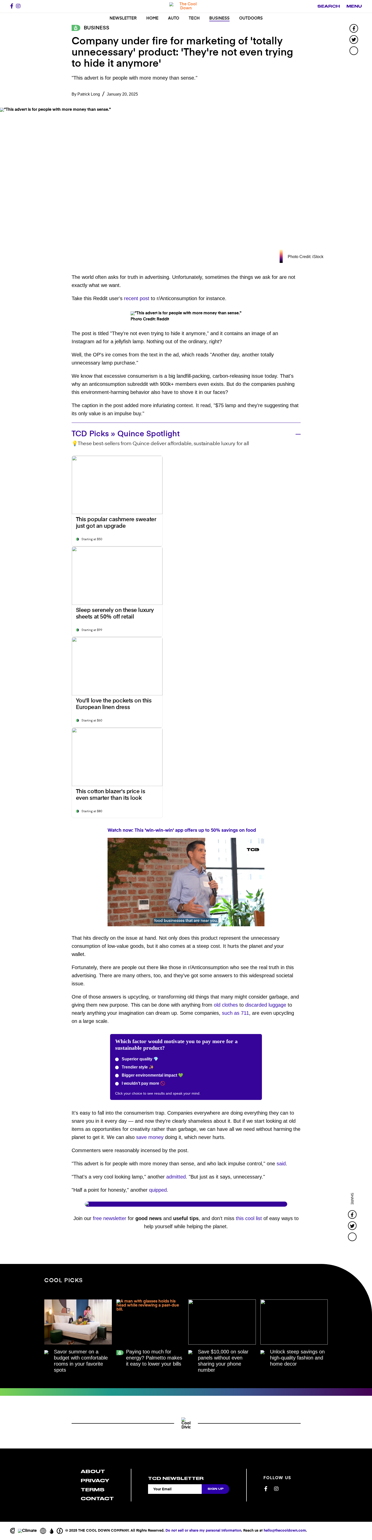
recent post (136, 298)
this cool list (249, 1218)
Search (328, 6)
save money (149, 1137)
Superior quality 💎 (139, 1059)
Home (152, 18)
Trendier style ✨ (137, 1067)
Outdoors (251, 18)
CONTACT (97, 1498)
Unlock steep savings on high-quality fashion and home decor (297, 1358)
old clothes (226, 1005)
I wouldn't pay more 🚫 (143, 1083)
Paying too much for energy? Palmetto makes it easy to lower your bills (154, 1358)
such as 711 (235, 1013)
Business (219, 18)
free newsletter (109, 1218)
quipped (158, 1190)
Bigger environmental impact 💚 (152, 1075)
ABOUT (93, 1471)
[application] (186, 882)
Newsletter (123, 18)
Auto (173, 18)
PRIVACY (95, 1480)
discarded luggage (265, 1005)
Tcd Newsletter (175, 1478)
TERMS (93, 1490)
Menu (354, 6)
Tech (194, 18)
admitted (176, 1177)
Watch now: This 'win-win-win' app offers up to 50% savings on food (182, 830)
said (281, 1163)
